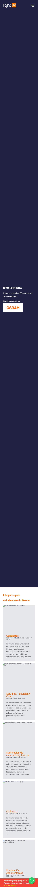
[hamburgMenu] (32, 5)
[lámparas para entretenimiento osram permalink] (2, 595)
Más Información (10, 885)
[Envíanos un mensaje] (31, 880)
